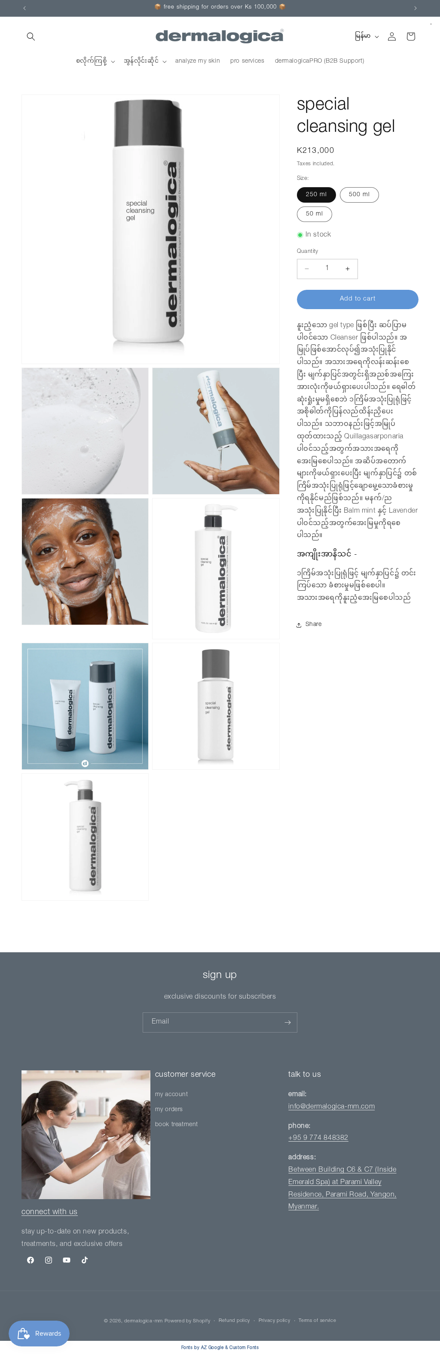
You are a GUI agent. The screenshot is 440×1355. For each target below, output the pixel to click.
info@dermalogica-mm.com (331, 1107)
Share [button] (314, 625)
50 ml (314, 214)
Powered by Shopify (188, 1321)
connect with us (49, 1212)
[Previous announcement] (24, 8)
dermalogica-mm (143, 1321)
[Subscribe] (287, 1022)
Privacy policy (274, 1321)
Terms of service (317, 1321)
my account (171, 1095)
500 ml (359, 195)
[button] (30, 36)
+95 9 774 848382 (318, 1138)
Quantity (307, 252)
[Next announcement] (415, 8)
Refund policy (234, 1321)
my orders (169, 1110)
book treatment (176, 1125)
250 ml (316, 195)
